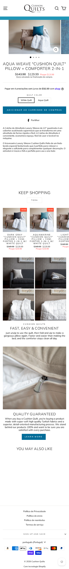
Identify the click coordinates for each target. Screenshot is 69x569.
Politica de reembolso (34, 520)
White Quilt (26, 100)
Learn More (34, 437)
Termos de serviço (34, 524)
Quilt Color (34, 95)
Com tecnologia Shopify (35, 566)
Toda (34, 200)
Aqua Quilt (43, 100)
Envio (18, 77)
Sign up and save (34, 534)
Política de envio (34, 515)
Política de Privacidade (34, 511)
